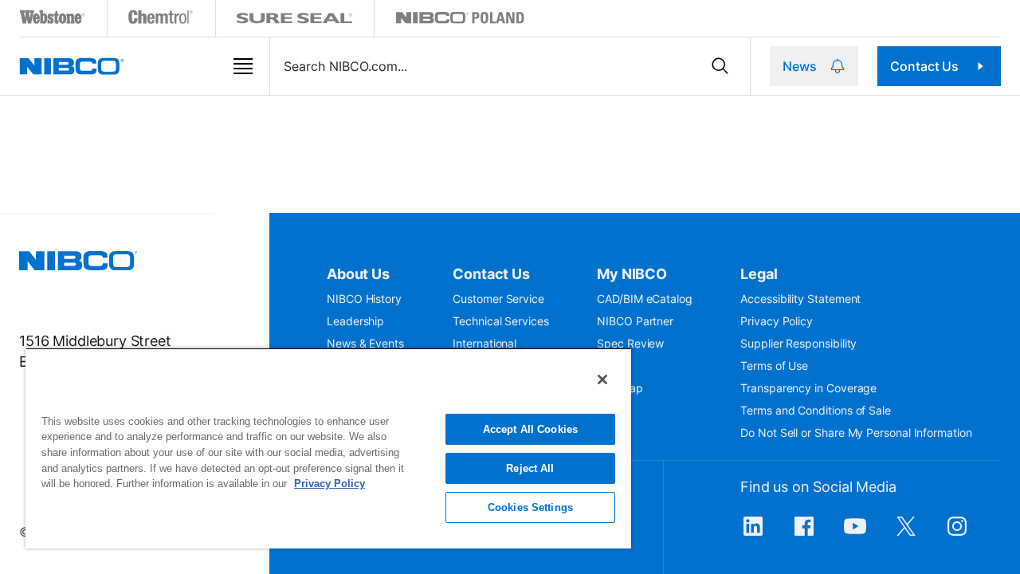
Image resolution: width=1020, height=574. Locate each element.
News (799, 66)
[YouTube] (855, 534)
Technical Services (501, 321)
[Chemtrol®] (161, 20)
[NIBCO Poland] (459, 20)
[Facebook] (804, 534)
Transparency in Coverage (808, 388)
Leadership (355, 321)
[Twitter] (906, 534)
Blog (608, 365)
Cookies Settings (530, 507)
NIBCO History (364, 298)
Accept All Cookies (530, 429)
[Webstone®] (53, 20)
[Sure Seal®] (295, 20)
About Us (358, 273)
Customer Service (498, 298)
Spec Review (630, 343)
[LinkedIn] (753, 534)
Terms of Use (774, 365)
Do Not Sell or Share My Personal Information (855, 432)
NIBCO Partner (635, 321)
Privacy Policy (776, 321)
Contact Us (924, 66)
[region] (328, 448)
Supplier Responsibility (798, 343)
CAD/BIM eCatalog (644, 298)
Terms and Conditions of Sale (815, 410)
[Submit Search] (720, 66)
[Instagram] (957, 534)
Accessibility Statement (800, 298)
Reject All (530, 468)
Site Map (619, 388)
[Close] (602, 379)
